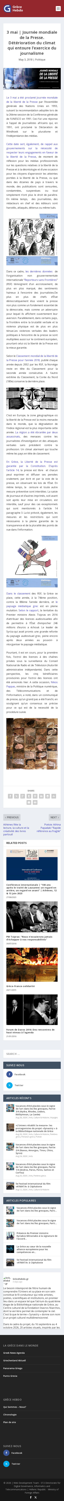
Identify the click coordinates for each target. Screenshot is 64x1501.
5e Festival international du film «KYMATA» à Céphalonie (33, 1185)
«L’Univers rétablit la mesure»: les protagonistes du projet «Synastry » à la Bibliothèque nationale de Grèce (36, 1128)
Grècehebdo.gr (21, 1278)
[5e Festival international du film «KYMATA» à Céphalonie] (10, 1186)
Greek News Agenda (14, 1352)
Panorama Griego (12, 1368)
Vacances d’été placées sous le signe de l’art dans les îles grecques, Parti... (37, 1209)
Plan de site (9, 1422)
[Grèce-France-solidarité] (32, 965)
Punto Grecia (10, 1375)
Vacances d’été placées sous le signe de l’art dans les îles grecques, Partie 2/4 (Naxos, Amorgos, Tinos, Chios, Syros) (35, 1149)
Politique (40, 59)
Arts (31, 1117)
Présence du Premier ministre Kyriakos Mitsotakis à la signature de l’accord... (37, 1236)
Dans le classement (18, 593)
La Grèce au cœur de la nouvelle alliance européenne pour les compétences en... (34, 1249)
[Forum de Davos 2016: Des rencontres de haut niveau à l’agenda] (32, 1009)
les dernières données (40, 271)
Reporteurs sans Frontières (41, 280)
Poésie (39, 1136)
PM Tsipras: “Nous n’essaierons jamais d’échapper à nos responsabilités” (29, 938)
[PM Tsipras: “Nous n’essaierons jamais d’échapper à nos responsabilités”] (32, 916)
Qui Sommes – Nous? (14, 1406)
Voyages (54, 1117)
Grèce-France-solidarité (20, 986)
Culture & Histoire (41, 1117)
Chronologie (9, 1414)
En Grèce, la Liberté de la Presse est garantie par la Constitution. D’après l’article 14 (32, 466)
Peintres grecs (40, 1175)
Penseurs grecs (28, 1136)
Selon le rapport (29, 610)
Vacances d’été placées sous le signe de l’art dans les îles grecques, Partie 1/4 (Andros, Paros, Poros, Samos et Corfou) (35, 1168)
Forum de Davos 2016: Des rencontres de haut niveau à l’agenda (30, 1031)
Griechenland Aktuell (14, 1360)
